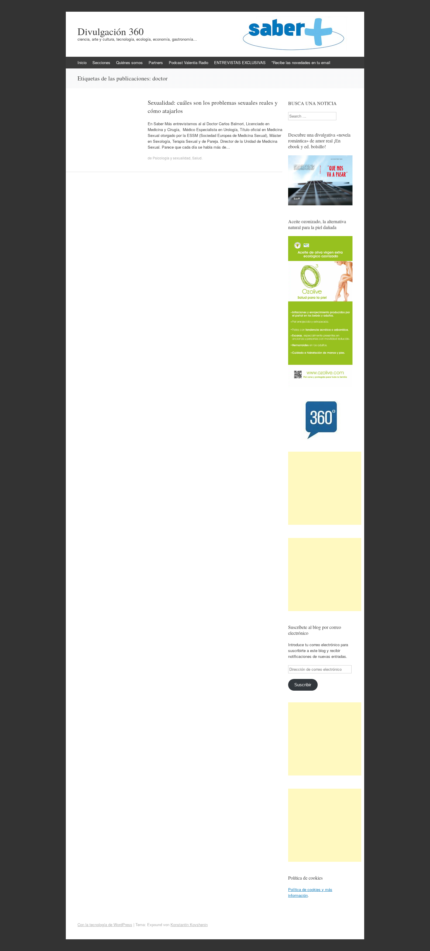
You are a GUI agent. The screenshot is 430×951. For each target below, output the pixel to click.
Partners (156, 62)
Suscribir (302, 684)
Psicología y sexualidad (171, 157)
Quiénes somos (129, 62)
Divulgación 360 (111, 31)
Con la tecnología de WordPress (105, 924)
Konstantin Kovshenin (189, 924)
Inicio (82, 62)
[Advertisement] (324, 488)
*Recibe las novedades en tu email (300, 62)
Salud (197, 157)
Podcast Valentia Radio (188, 62)
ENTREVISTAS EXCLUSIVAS (240, 62)
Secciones (101, 62)
